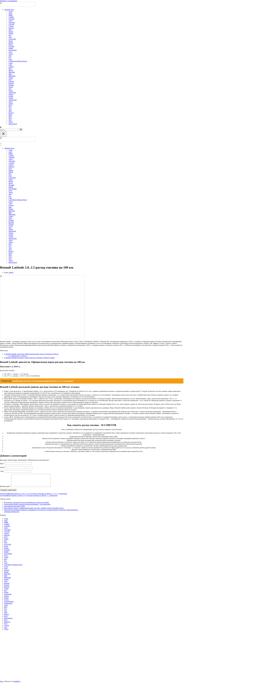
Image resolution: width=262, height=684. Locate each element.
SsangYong (12, 92)
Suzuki (11, 96)
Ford (10, 37)
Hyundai (11, 46)
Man (10, 68)
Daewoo (11, 28)
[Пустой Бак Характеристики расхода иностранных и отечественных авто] (18, 6)
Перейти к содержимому (8, 1)
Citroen (11, 26)
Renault (11, 85)
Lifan (10, 65)
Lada (10, 59)
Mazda (11, 70)
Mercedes (12, 72)
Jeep (10, 56)
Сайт (1, 471)
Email (2, 467)
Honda (11, 43)
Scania (11, 87)
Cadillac (11, 17)
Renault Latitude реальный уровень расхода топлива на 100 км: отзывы (29, 358)
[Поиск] (1, 127)
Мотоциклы (13, 124)
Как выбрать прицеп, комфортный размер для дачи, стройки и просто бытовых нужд (34, 508)
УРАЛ (11, 122)
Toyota (11, 98)
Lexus (11, 63)
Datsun (11, 32)
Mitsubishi (12, 76)
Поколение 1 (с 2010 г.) (17, 356)
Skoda (11, 91)
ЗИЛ (10, 111)
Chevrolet (12, 22)
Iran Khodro (13, 50)
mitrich (11, 272)
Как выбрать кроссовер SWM (14, 506)
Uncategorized (9, 601)
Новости (7, 622)
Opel (10, 79)
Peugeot (11, 81)
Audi (10, 13)
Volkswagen (13, 100)
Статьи (6, 625)
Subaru (11, 94)
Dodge (11, 33)
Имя (2, 463)
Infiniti (11, 48)
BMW (11, 15)
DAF (10, 30)
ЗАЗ (10, 109)
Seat (10, 89)
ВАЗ (10, 105)
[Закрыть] (3, 134)
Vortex (11, 103)
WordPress (16, 681)
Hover (11, 44)
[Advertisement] (39, 655)
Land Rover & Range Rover (18, 61)
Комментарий (5, 486)
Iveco (10, 52)
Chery (11, 20)
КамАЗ (11, 113)
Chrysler (11, 24)
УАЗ (10, 120)
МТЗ (10, 116)
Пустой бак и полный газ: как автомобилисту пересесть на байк (26, 502)
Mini (10, 74)
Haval (10, 41)
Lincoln (11, 67)
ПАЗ (10, 118)
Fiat (10, 35)
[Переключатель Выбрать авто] (35, 148)
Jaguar (11, 54)
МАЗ (10, 114)
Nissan (11, 78)
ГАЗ (10, 107)
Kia (10, 57)
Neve (1, 681)
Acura (11, 11)
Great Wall (12, 39)
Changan (11, 19)
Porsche (11, 83)
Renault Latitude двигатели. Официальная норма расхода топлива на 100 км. (31, 354)
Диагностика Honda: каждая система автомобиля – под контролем (27, 504)
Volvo (10, 102)
